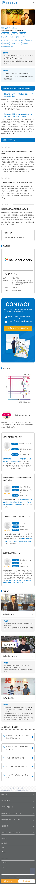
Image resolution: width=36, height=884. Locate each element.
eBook (4, 852)
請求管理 (20, 788)
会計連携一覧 (6, 800)
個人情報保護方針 (17, 877)
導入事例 (4, 839)
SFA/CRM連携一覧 (7, 807)
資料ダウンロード (9, 881)
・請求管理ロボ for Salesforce (12, 237)
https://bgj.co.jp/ (16, 290)
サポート (4, 867)
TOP (3, 788)
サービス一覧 (11, 788)
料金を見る (26, 881)
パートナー (5, 858)
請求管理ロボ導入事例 (7, 790)
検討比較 (4, 843)
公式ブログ (25, 877)
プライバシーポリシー (7, 877)
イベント (4, 862)
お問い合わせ (31, 877)
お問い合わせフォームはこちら (18, 328)
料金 (3, 847)
